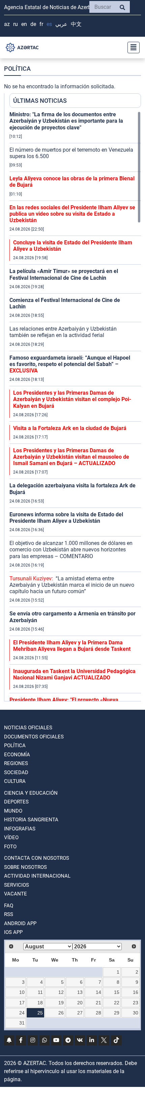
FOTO (10, 847)
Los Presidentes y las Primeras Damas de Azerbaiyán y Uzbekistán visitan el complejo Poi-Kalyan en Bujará (72, 399)
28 (98, 1012)
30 (135, 1012)
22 (116, 1002)
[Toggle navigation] (131, 47)
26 (61, 1012)
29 (116, 1012)
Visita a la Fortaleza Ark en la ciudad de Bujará (69, 428)
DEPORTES (16, 802)
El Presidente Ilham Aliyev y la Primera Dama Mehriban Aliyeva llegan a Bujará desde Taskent (71, 645)
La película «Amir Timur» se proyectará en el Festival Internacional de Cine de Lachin (63, 274)
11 (40, 992)
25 (40, 1012)
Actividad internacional (37, 876)
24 (22, 1012)
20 (80, 1002)
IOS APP (13, 932)
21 (98, 1002)
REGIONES (16, 763)
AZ (7, 24)
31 (22, 1023)
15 (116, 992)
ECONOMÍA (17, 755)
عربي (61, 24)
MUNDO (13, 811)
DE (33, 24)
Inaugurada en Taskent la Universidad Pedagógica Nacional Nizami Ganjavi (74, 674)
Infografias (19, 829)
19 (61, 1002)
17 (22, 1002)
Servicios (16, 885)
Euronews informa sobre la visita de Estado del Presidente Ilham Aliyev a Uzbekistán (66, 517)
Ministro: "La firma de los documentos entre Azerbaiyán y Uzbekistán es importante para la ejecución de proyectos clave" (66, 120)
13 (80, 992)
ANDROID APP (20, 923)
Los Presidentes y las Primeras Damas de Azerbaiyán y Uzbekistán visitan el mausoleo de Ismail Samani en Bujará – (71, 456)
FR (41, 24)
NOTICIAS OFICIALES (28, 728)
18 (40, 1002)
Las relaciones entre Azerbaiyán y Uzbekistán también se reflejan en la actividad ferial (63, 332)
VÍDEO (11, 837)
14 (98, 992)
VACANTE (15, 894)
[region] (75, 406)
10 (22, 992)
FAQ (8, 906)
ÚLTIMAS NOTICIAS (40, 100)
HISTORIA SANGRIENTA (31, 820)
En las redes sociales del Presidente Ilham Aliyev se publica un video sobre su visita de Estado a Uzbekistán (72, 213)
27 (80, 1012)
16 (135, 992)
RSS (8, 914)
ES (49, 24)
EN (24, 24)
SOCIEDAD (16, 772)
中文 (76, 24)
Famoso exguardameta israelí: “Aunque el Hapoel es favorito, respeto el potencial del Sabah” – (69, 364)
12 (61, 992)
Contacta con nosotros (36, 858)
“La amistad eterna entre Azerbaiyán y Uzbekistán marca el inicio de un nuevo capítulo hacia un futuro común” (71, 585)
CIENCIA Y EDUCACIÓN (31, 793)
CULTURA (15, 781)
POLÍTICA (15, 745)
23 (135, 1002)
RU (15, 24)
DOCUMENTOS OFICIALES (34, 737)
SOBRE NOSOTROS (25, 867)
